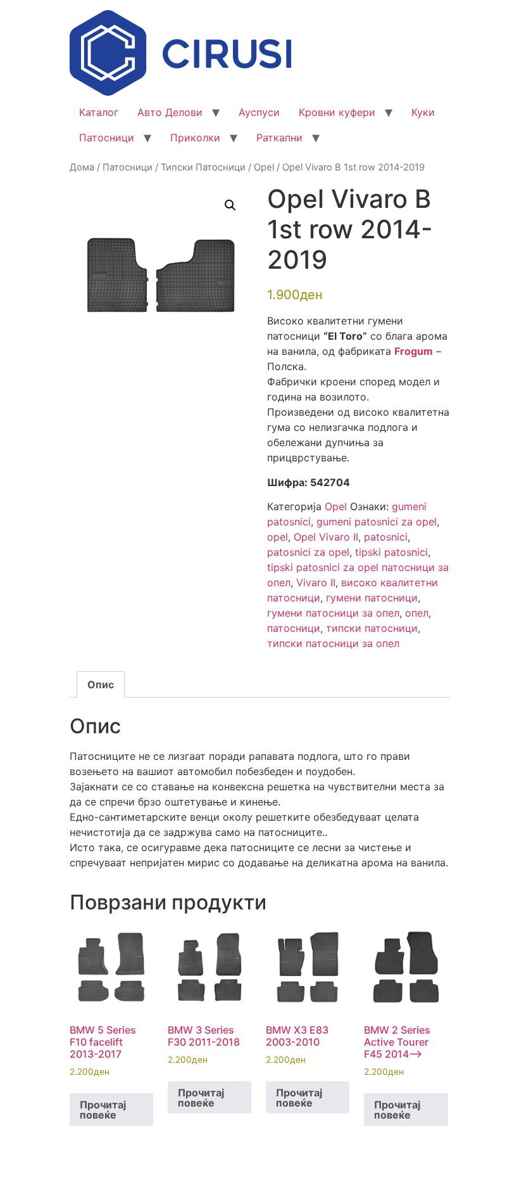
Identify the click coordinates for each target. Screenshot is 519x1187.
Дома (82, 167)
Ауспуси (259, 112)
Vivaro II (315, 582)
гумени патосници (372, 597)
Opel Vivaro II (326, 536)
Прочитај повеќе (103, 1109)
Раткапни (279, 137)
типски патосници (372, 628)
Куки (423, 112)
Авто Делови (170, 112)
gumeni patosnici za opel (376, 521)
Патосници (106, 137)
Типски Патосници (203, 167)
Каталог (98, 112)
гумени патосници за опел (333, 612)
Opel (264, 167)
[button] (230, 205)
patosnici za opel (308, 552)
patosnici (386, 536)
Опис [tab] (100, 684)
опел (416, 612)
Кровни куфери (337, 112)
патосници (293, 628)
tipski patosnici (391, 552)
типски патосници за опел (333, 643)
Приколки (195, 137)
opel (277, 536)
